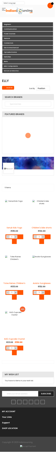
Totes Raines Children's (14, 283)
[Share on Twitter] (35, 172)
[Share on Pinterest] (50, 172)
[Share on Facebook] (30, 172)
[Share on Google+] (45, 172)
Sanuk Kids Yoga (14, 227)
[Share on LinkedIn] (40, 172)
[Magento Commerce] (19, 11)
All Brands (50, 97)
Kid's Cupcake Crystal (14, 339)
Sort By (32, 88)
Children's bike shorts (42, 227)
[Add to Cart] (20, 236)
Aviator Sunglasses (42, 283)
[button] (5, 197)
